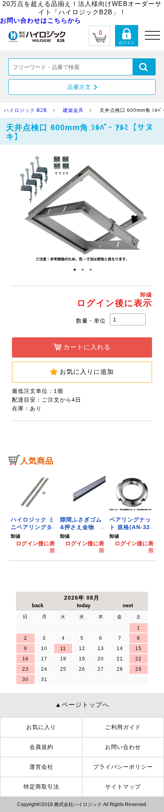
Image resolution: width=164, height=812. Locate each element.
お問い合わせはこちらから (40, 20)
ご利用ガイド (123, 727)
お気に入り (41, 727)
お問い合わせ (123, 747)
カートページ (99, 36)
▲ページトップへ (82, 704)
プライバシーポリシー (123, 767)
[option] (33, 512)
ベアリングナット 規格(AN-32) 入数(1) (130, 527)
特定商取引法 (41, 786)
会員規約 (41, 747)
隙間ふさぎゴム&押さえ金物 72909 (81, 527)
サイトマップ (123, 786)
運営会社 (41, 767)
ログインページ (126, 35)
